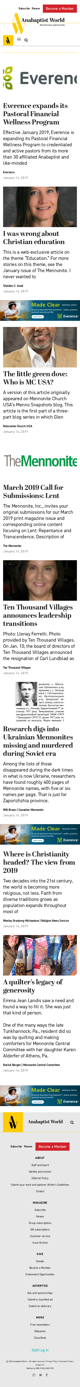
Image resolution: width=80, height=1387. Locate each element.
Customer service (40, 1236)
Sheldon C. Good (13, 286)
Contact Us (40, 1364)
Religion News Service (55, 921)
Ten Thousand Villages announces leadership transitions (38, 616)
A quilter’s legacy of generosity (32, 987)
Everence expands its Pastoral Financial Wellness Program (35, 114)
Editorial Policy (40, 1178)
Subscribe (24, 8)
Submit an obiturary (40, 1306)
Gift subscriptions (40, 1230)
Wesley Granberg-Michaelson (21, 921)
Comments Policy (66, 1361)
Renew (36, 8)
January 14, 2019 (15, 178)
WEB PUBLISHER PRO (45, 1368)
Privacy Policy (51, 1361)
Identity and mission (40, 1172)
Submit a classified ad (40, 1299)
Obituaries (40, 1331)
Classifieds (40, 1338)
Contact (40, 1191)
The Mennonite (12, 546)
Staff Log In (40, 1350)
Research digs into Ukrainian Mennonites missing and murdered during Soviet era (38, 742)
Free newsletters (40, 1325)
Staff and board (40, 1165)
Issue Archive (40, 1243)
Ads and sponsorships (40, 1293)
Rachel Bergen (12, 1065)
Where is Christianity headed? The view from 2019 (39, 863)
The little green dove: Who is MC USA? (35, 379)
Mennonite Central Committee (41, 1065)
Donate (40, 1261)
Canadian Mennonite (30, 810)
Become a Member (60, 8)
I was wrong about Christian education (34, 238)
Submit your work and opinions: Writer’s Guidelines (40, 1185)
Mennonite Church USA (17, 426)
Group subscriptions (40, 1223)
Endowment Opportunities (39, 1274)
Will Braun (9, 810)
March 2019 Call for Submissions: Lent (33, 492)
